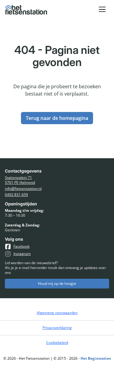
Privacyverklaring (57, 327)
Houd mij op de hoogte (57, 283)
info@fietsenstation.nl (23, 188)
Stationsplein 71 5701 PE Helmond (20, 180)
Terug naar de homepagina (57, 118)
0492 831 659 (16, 194)
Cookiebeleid (57, 342)
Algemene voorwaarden (57, 312)
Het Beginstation (96, 358)
